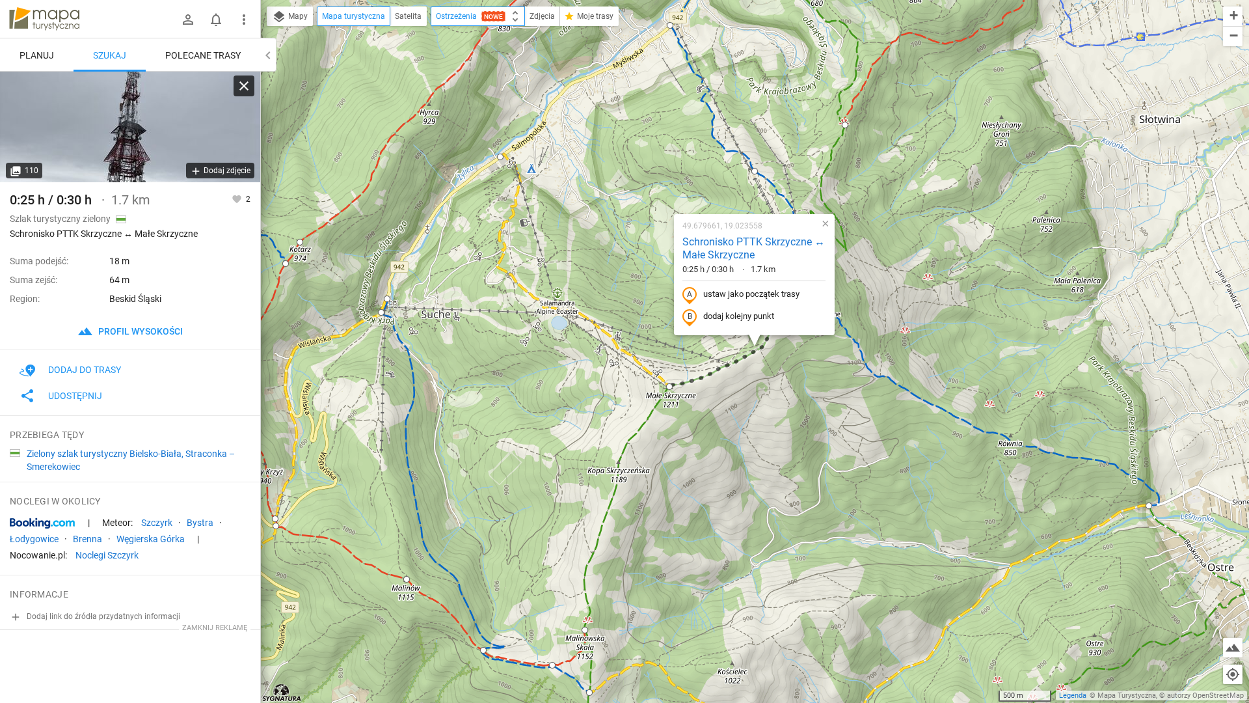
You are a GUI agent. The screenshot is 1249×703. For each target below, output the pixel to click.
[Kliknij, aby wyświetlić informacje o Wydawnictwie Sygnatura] (282, 692)
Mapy (297, 16)
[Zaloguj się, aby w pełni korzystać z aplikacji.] (237, 198)
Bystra (200, 522)
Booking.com (42, 523)
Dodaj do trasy (84, 370)
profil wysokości (139, 331)
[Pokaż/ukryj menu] (244, 19)
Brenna (87, 539)
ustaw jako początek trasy (751, 294)
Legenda (1072, 695)
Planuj (37, 55)
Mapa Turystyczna (1126, 695)
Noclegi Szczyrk (107, 555)
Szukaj (109, 55)
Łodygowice (34, 539)
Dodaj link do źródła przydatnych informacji (102, 616)
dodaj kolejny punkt (738, 316)
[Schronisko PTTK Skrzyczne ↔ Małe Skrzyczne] (130, 127)
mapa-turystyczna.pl (44, 19)
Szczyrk (156, 522)
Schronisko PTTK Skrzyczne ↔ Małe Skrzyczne (753, 249)
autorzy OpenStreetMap (1205, 695)
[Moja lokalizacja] (1232, 674)
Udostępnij (75, 396)
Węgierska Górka (150, 539)
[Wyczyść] (244, 86)
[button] (285, 263)
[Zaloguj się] (188, 19)
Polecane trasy (203, 55)
